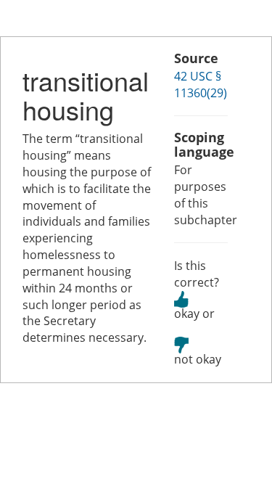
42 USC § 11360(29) (200, 84)
